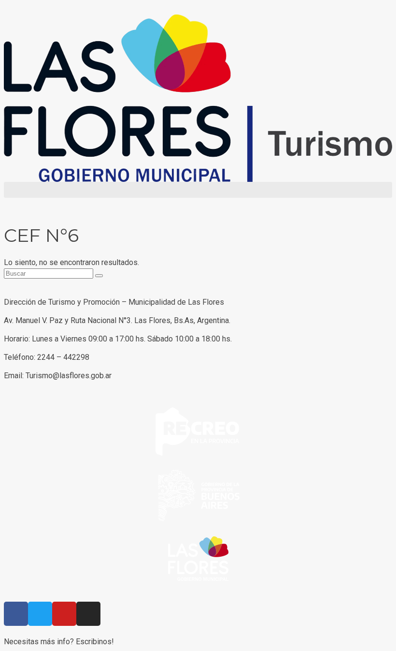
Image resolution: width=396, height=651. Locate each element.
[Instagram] (88, 614)
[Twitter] (40, 614)
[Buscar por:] (49, 273)
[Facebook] (16, 614)
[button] (198, 190)
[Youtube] (64, 614)
